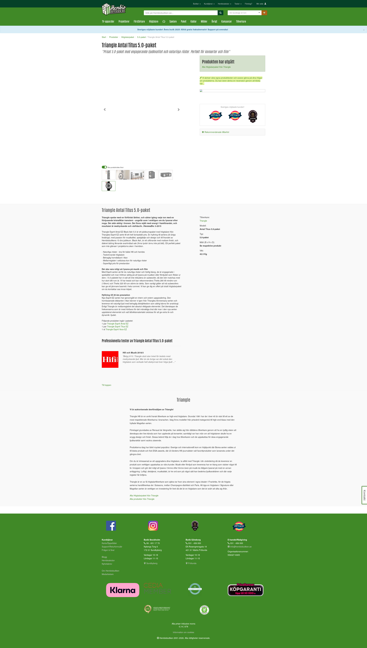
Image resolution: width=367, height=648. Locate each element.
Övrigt (214, 22)
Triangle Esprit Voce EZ (116, 329)
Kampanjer (226, 22)
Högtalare (153, 22)
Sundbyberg (151, 563)
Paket (183, 22)
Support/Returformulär (112, 546)
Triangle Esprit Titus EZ (117, 326)
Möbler (204, 22)
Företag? (248, 3)
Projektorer (124, 22)
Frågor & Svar (108, 550)
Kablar (194, 22)
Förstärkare (139, 22)
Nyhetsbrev (107, 563)
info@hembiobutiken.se (241, 546)
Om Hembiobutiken (110, 570)
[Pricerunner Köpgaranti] (246, 589)
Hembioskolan (224, 3)
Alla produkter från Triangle (142, 498)
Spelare (173, 22)
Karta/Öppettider (109, 543)
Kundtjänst (208, 3)
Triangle (203, 220)
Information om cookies (183, 632)
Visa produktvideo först (115, 167)
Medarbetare (108, 574)
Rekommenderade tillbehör (217, 132)
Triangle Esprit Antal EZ (117, 323)
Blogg (104, 556)
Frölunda (192, 563)
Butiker (196, 3)
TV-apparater (108, 22)
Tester (237, 3)
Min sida (260, 3)
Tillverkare (241, 22)
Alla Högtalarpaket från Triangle (216, 66)
